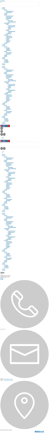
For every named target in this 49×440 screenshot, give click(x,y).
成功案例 (3, 45)
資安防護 (5, 13)
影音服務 (5, 43)
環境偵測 (7, 39)
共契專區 (3, 57)
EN (2, 138)
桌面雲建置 (8, 49)
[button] (24, 134)
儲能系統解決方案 (9, 17)
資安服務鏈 (8, 106)
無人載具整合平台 (9, 36)
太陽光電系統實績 (9, 52)
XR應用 (7, 24)
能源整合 (5, 14)
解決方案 (3, 8)
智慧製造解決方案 (9, 12)
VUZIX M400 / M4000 (11, 25)
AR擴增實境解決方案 (11, 26)
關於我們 (3, 58)
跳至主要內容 (2, 0)
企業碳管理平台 (8, 33)
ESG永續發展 (6, 62)
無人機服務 (6, 93)
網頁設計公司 (39, 432)
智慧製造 (9, 29)
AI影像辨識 (8, 38)
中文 (3, 137)
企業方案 (5, 10)
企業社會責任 (6, 61)
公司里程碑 (6, 59)
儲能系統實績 (8, 112)
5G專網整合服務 (6, 23)
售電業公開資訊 (10, 20)
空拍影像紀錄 (8, 40)
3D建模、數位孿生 (9, 37)
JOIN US (3, 63)
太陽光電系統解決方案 (9, 16)
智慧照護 (9, 27)
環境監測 (7, 30)
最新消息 (3, 7)
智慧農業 (7, 42)
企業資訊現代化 (8, 50)
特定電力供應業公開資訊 (12, 80)
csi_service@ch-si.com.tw (8, 380)
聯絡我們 (3, 64)
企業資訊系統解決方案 (9, 11)
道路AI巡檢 (10, 32)
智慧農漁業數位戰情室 (11, 31)
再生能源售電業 (8, 18)
